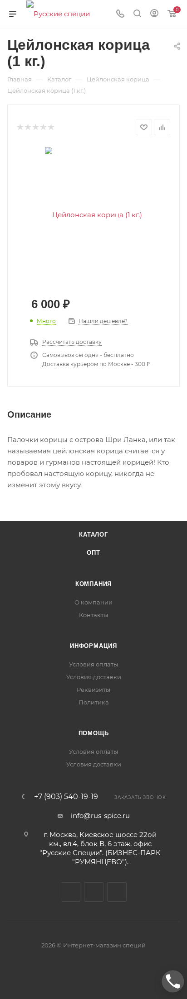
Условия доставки (93, 676)
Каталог (93, 534)
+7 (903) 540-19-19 (66, 796)
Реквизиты (93, 689)
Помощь (94, 733)
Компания (93, 583)
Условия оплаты (93, 664)
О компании (93, 602)
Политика (94, 702)
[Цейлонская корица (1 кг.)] (93, 214)
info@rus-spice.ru (100, 815)
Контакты (93, 614)
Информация (93, 645)
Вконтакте (70, 892)
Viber (93, 892)
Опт (93, 552)
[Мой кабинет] (154, 14)
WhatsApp (117, 892)
